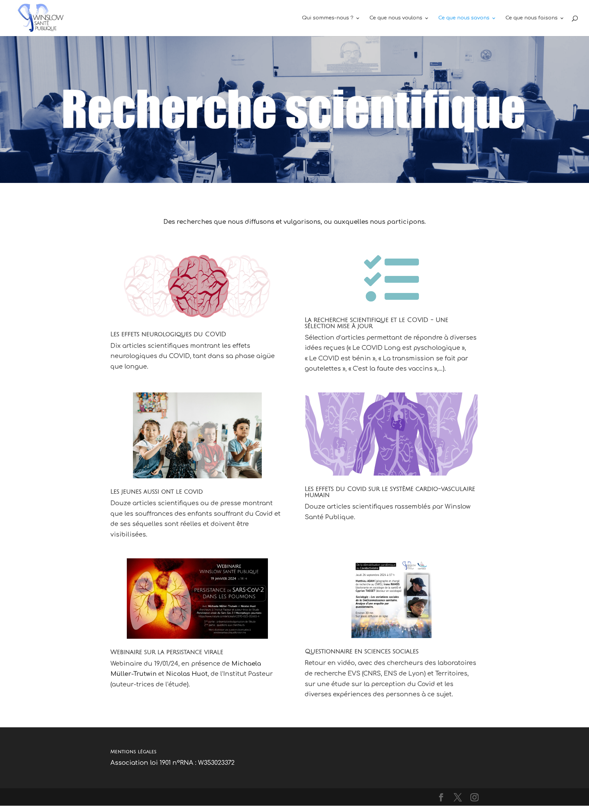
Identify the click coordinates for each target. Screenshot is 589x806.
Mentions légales (133, 751)
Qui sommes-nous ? (327, 18)
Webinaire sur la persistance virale (166, 652)
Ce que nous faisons (531, 18)
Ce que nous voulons (395, 18)
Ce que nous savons (463, 18)
